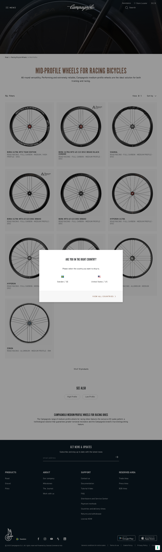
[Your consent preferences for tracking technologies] (157, 547)
